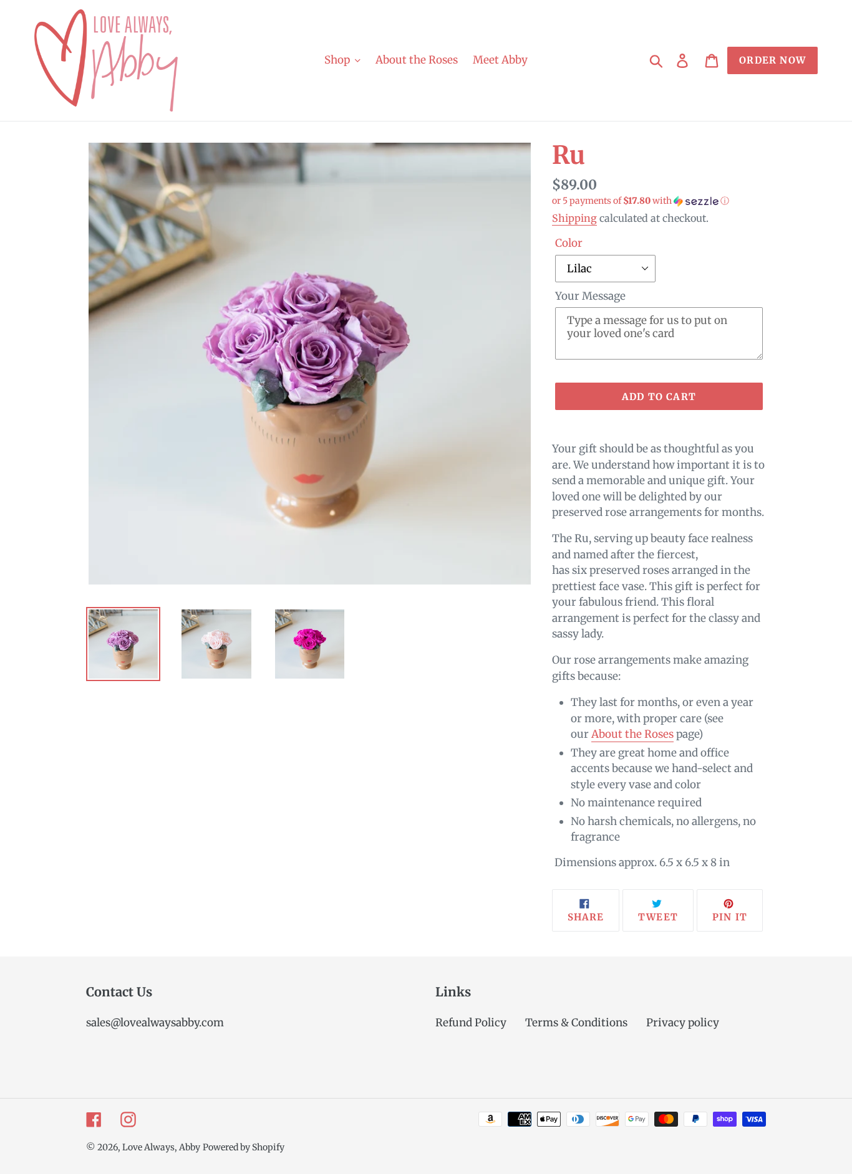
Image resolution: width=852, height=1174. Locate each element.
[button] (659, 201)
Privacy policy (682, 1022)
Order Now (772, 60)
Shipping (574, 218)
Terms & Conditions (576, 1022)
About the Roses (632, 734)
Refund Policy (470, 1022)
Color (569, 243)
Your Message (590, 296)
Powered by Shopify (243, 1147)
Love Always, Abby (161, 1147)
